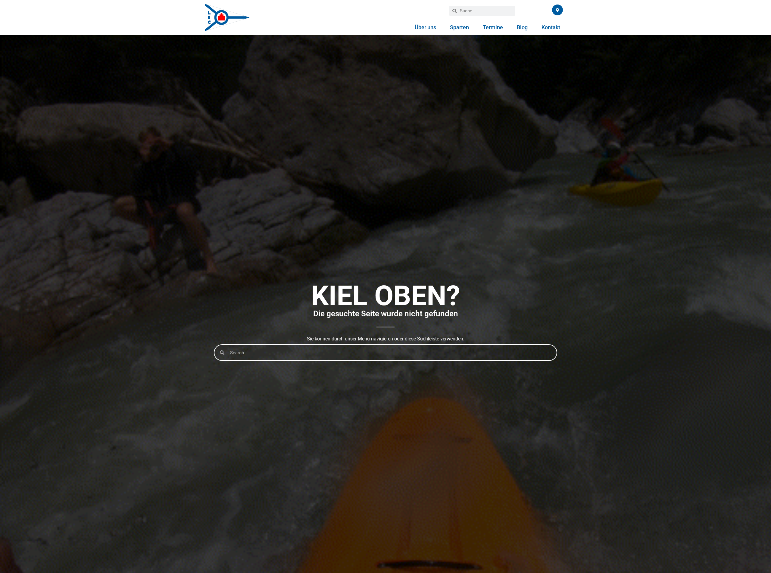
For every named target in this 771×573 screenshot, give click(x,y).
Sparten (459, 27)
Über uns (425, 27)
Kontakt (551, 27)
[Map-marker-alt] (557, 10)
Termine (493, 27)
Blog (522, 27)
